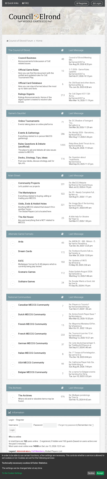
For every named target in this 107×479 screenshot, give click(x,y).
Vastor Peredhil (78, 243)
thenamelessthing (79, 307)
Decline (91, 473)
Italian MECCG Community (32, 353)
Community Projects (29, 183)
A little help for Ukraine (79, 217)
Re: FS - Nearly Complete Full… (82, 192)
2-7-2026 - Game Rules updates (79, 70)
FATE (21, 260)
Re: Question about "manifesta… (77, 158)
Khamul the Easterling (81, 185)
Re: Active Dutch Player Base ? (82, 314)
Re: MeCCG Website (77, 183)
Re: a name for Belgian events (82, 372)
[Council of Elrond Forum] (34, 18)
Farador (74, 253)
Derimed (75, 162)
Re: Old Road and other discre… (82, 83)
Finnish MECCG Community (32, 324)
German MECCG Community (33, 343)
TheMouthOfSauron (80, 345)
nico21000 (76, 205)
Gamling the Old (78, 374)
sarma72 (75, 355)
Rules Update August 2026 (80, 271)
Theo (73, 397)
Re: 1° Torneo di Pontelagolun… (82, 353)
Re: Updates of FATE (78, 260)
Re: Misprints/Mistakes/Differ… (82, 324)
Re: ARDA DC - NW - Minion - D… (82, 241)
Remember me (85, 425)
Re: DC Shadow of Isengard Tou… (81, 122)
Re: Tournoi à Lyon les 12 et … (81, 333)
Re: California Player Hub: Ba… (82, 362)
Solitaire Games (26, 281)
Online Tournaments (28, 121)
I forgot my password (67, 425)
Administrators (24, 451)
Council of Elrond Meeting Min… (80, 58)
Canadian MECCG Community (33, 304)
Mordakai (75, 316)
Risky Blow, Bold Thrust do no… (82, 143)
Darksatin (75, 274)
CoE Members (37, 451)
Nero (73, 194)
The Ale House (25, 217)
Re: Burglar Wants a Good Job (82, 281)
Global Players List (53, 451)
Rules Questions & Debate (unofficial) (31, 145)
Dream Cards (25, 251)
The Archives (14, 387)
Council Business (27, 57)
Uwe (73, 283)
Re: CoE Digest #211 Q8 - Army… (80, 95)
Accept (100, 473)
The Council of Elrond (19, 50)
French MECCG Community (32, 333)
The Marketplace (27, 192)
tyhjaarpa (75, 326)
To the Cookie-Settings (12, 473)
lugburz (74, 125)
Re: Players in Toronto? (79, 304)
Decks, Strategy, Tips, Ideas (33, 157)
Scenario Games (27, 271)
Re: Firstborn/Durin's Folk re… (81, 251)
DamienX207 (77, 62)
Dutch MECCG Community (32, 314)
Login (11, 420)
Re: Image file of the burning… (82, 203)
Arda (20, 241)
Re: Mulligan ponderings (79, 395)
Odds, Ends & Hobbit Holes (32, 203)
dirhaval (74, 263)
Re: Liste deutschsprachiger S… (82, 343)
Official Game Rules (28, 69)
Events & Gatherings (28, 132)
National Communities (19, 297)
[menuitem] (25, 3)
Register (20, 420)
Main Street (14, 175)
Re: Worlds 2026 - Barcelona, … (82, 132)
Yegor (74, 219)
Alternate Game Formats (20, 234)
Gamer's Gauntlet (17, 113)
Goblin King (76, 364)
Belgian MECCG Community (32, 372)
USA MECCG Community (31, 362)
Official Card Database (30, 83)
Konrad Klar (76, 85)
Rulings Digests (26, 94)
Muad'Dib (75, 135)
